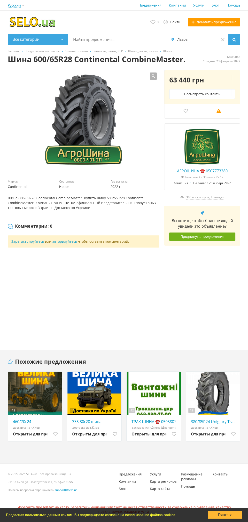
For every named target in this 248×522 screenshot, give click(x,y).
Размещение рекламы (191, 476)
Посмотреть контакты (202, 94)
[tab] (30, 226)
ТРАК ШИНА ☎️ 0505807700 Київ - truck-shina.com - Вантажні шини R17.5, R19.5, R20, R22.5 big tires (155, 421)
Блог (215, 5)
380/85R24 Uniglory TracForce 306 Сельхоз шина (214, 421)
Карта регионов (163, 481)
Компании (177, 5)
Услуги (198, 5)
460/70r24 (22, 421)
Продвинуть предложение (202, 236)
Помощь (233, 5)
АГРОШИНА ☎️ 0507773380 (202, 171)
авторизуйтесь (64, 241)
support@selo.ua (66, 490)
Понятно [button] (225, 514)
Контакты (220, 474)
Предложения (150, 5)
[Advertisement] (202, 294)
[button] (177, 515)
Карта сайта (160, 488)
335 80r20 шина (86, 421)
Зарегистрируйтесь (27, 241)
